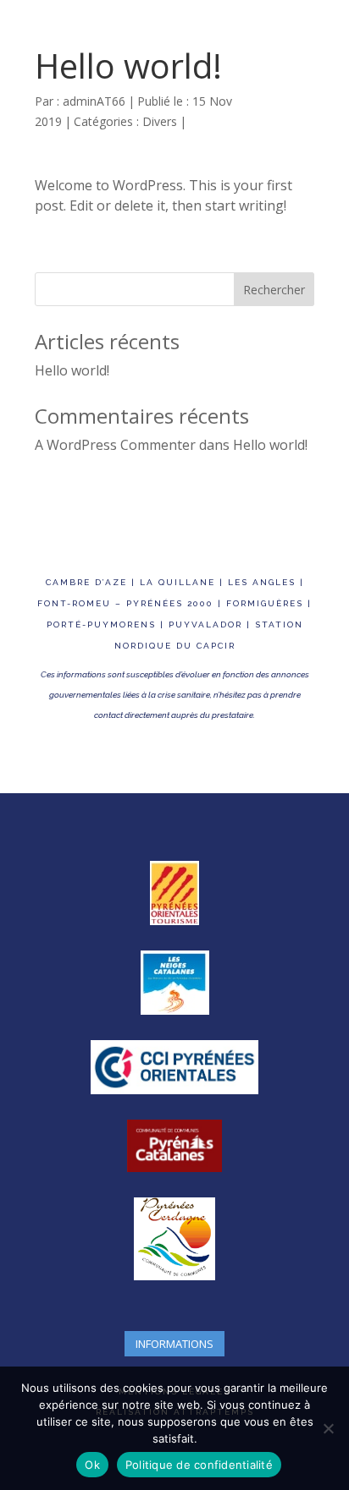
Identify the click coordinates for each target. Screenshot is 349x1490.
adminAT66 (94, 101)
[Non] (327, 1428)
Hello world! (72, 370)
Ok (92, 1464)
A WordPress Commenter (115, 444)
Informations (174, 1343)
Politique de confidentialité (199, 1464)
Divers (159, 121)
